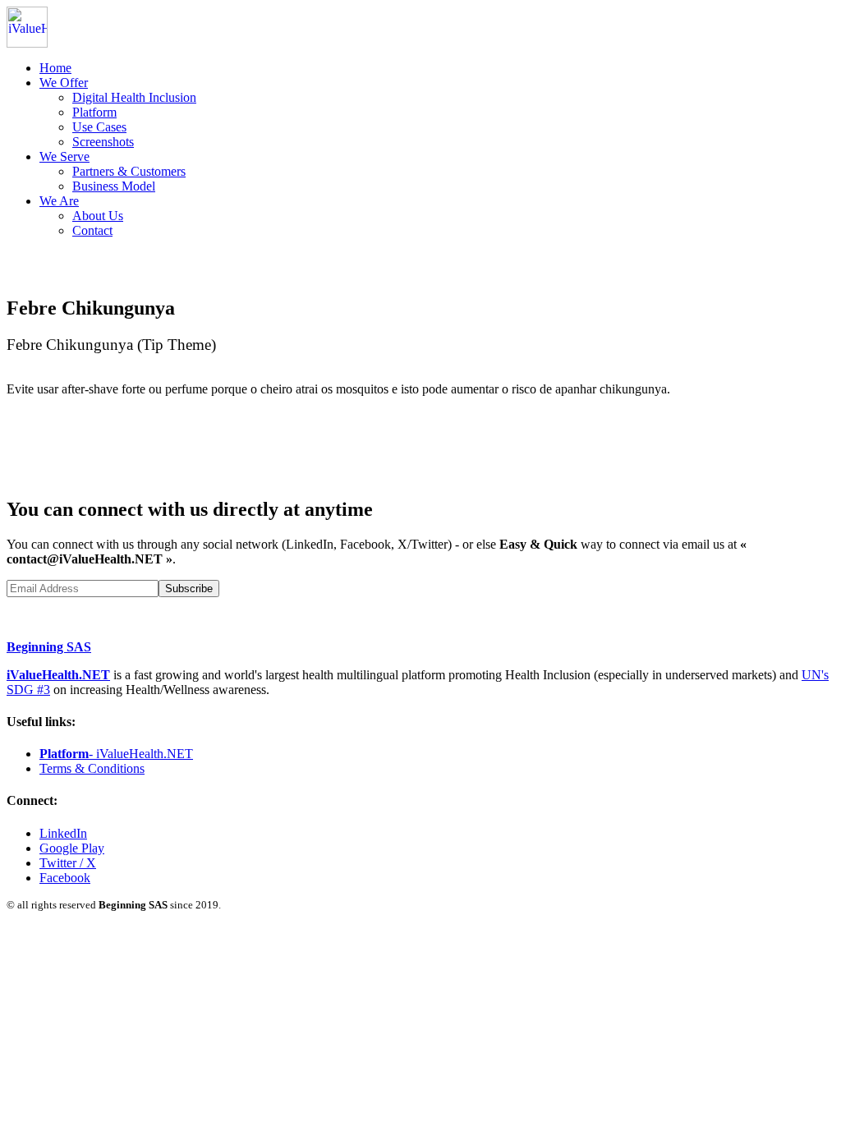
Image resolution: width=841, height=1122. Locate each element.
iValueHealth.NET (58, 675)
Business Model (113, 186)
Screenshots (103, 142)
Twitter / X (67, 863)
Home (55, 68)
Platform (94, 112)
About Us (97, 216)
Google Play (71, 848)
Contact (92, 230)
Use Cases (99, 127)
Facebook (64, 878)
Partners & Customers (129, 171)
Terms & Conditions (92, 768)
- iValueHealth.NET (116, 754)
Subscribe (189, 588)
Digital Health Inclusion (134, 97)
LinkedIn (63, 833)
